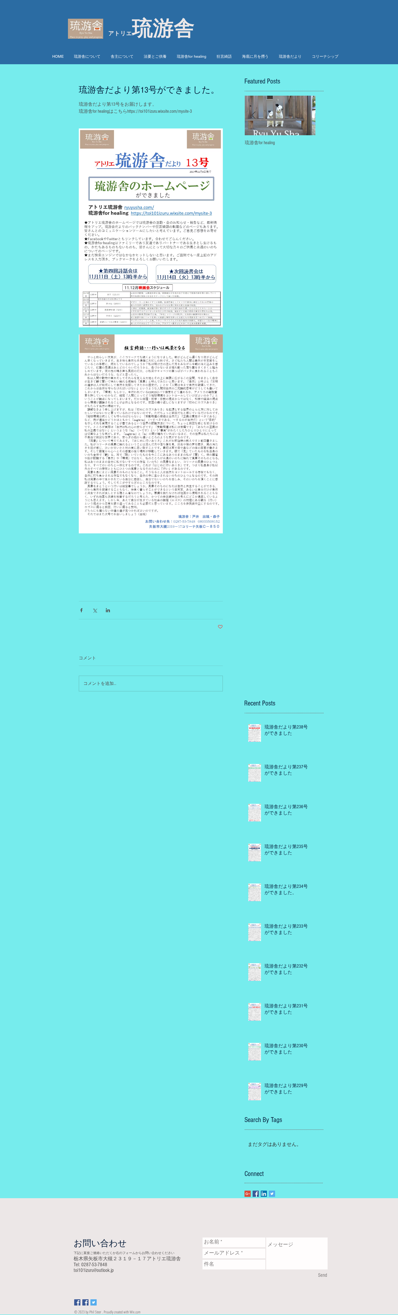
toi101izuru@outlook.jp (94, 1270)
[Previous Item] (253, 115)
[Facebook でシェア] (81, 610)
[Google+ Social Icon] (247, 1194)
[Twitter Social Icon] (272, 1194)
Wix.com (135, 1311)
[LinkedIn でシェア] (107, 610)
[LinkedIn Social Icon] (264, 1194)
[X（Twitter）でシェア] (94, 610)
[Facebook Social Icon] (256, 1194)
